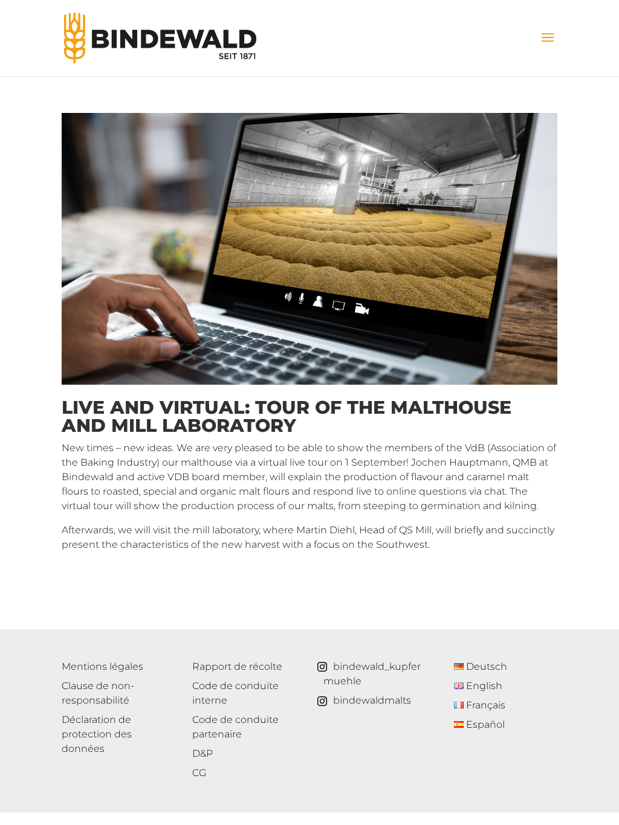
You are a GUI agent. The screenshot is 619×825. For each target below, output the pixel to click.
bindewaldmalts (372, 700)
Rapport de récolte (237, 666)
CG (199, 772)
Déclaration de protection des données (97, 734)
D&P (202, 753)
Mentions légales (102, 666)
